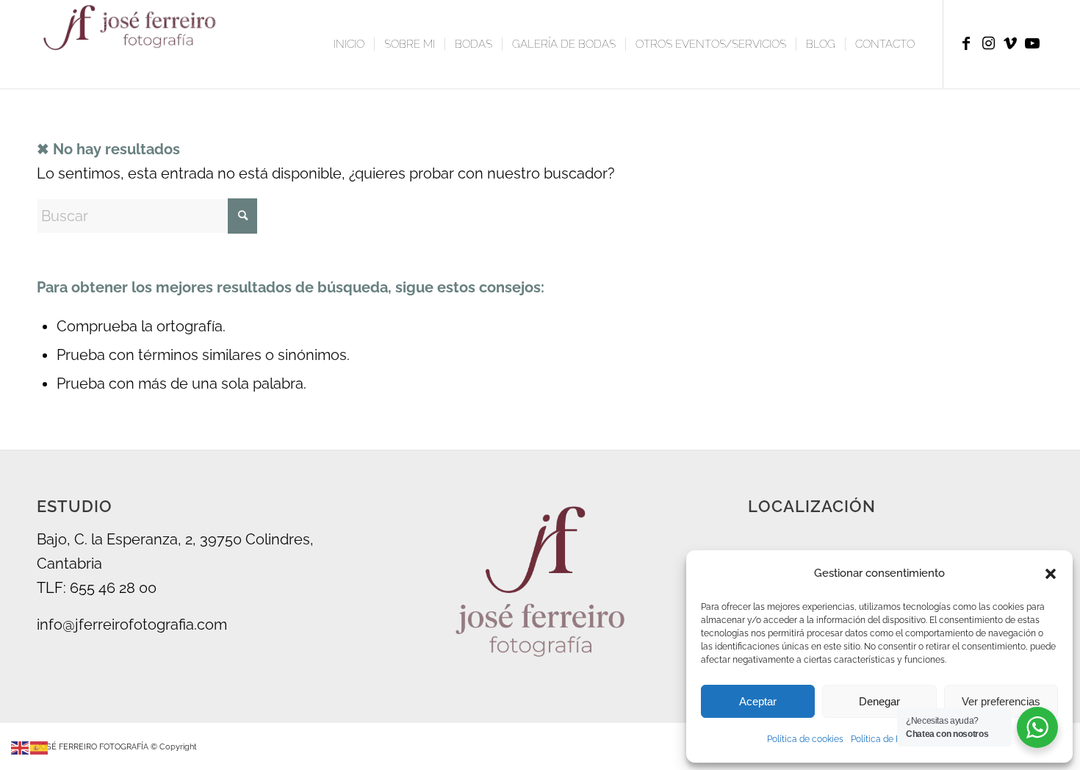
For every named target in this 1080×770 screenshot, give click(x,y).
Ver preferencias (1001, 701)
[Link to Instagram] (988, 43)
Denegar (879, 701)
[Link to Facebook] (966, 43)
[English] (20, 746)
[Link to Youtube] (1032, 43)
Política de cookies (805, 739)
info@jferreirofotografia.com (132, 624)
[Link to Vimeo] (1010, 43)
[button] (1050, 573)
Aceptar (758, 701)
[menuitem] (349, 44)
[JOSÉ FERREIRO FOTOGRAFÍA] (132, 44)
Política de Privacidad (894, 739)
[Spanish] (39, 746)
